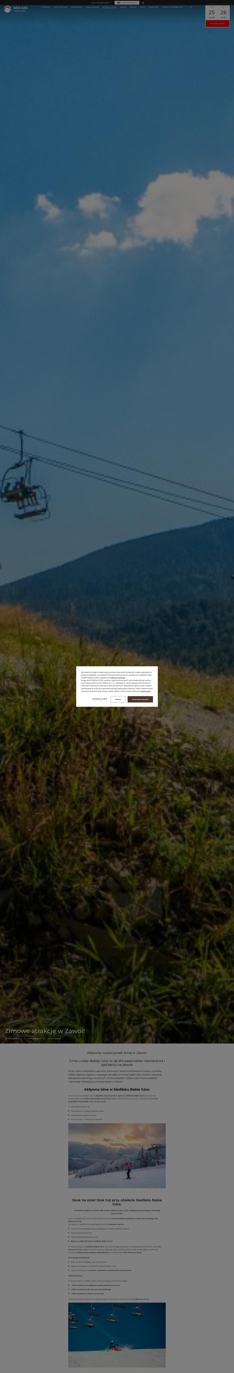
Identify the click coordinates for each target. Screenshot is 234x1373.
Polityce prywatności (117, 678)
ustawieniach (146, 691)
